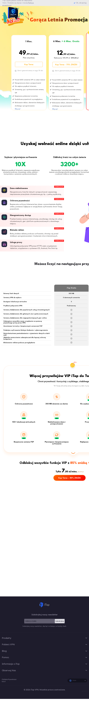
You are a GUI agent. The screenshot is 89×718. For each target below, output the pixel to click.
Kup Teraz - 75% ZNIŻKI (66, 65)
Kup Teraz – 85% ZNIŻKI (69, 478)
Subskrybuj (60, 621)
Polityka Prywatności (9, 679)
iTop (44, 604)
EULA (3, 681)
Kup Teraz (28, 65)
